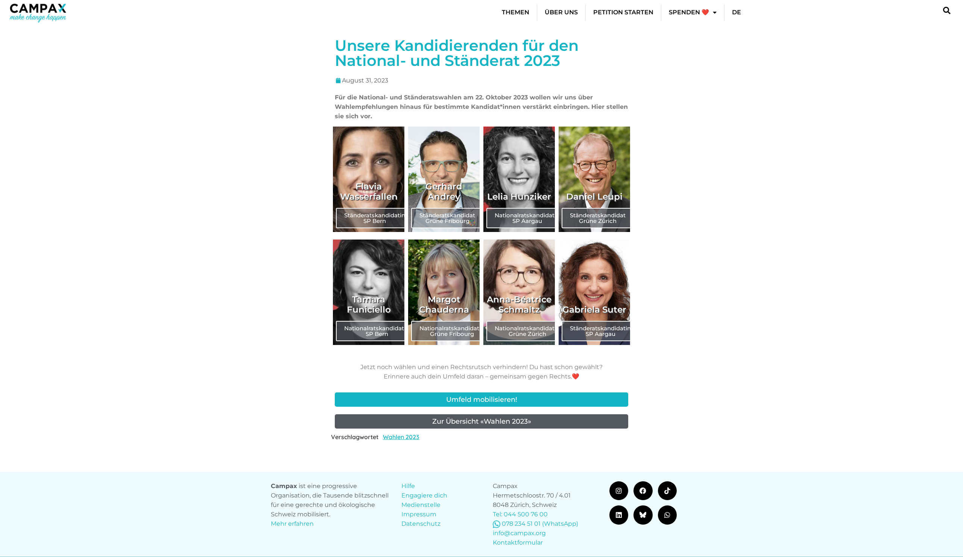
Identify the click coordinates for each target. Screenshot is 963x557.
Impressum (418, 514)
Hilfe (408, 486)
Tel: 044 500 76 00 (520, 514)
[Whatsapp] (667, 514)
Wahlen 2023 (401, 437)
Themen (515, 12)
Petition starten (623, 12)
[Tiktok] (667, 490)
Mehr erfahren (292, 523)
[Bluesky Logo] (642, 514)
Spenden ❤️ (689, 12)
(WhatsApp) (560, 523)
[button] (946, 10)
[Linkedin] (618, 514)
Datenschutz (420, 523)
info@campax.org (519, 533)
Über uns (561, 12)
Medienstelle (420, 504)
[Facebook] (642, 490)
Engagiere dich (424, 495)
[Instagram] (618, 490)
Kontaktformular (518, 542)
